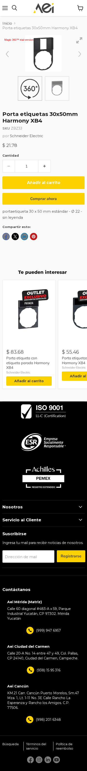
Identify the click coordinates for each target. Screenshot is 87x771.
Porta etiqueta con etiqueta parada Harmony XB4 (28, 363)
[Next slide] (80, 54)
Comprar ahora (43, 198)
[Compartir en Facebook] (6, 236)
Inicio (7, 23)
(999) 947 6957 (48, 630)
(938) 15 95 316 (48, 670)
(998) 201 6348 (48, 719)
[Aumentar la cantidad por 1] (44, 166)
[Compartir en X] (15, 236)
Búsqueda (10, 744)
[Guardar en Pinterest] (33, 236)
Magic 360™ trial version (18, 39)
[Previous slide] (7, 54)
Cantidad (10, 155)
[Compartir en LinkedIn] (24, 236)
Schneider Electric (26, 135)
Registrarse (71, 556)
